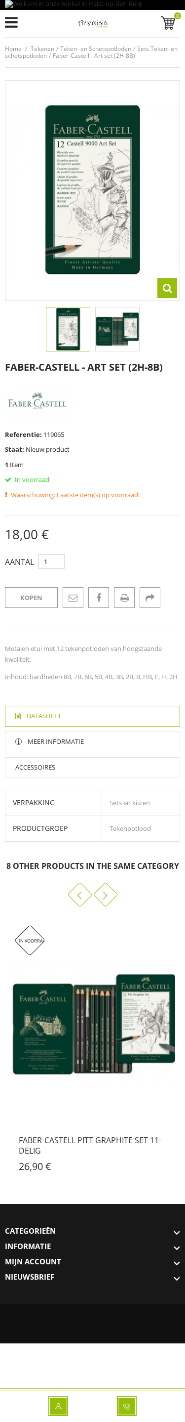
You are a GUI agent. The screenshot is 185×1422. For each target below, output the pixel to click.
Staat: (14, 449)
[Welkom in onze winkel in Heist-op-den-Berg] (92, 5)
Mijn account (33, 1261)
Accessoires (35, 767)
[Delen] (150, 597)
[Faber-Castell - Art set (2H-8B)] (68, 329)
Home (13, 48)
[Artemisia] (92, 25)
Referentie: (23, 434)
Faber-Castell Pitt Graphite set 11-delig (90, 1146)
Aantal (19, 562)
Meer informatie (56, 741)
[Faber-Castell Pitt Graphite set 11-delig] (92, 1024)
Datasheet (44, 715)
